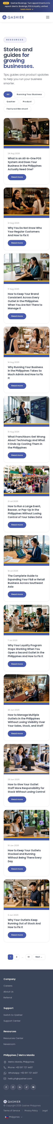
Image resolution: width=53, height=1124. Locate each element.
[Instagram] (13, 1087)
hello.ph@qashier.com (20, 1078)
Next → (38, 956)
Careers (8, 985)
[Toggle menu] (48, 17)
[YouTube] (33, 1087)
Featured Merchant (17, 108)
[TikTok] (26, 1087)
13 (29, 956)
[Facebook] (6, 1087)
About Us (8, 991)
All (8, 94)
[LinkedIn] (19, 1087)
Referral (8, 997)
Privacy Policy (31, 1110)
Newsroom (9, 1044)
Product (27, 101)
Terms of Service (12, 1110)
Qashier (11, 101)
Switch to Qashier (13, 1014)
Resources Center (13, 1038)
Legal (45, 1110)
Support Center (12, 1020)
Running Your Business (29, 94)
